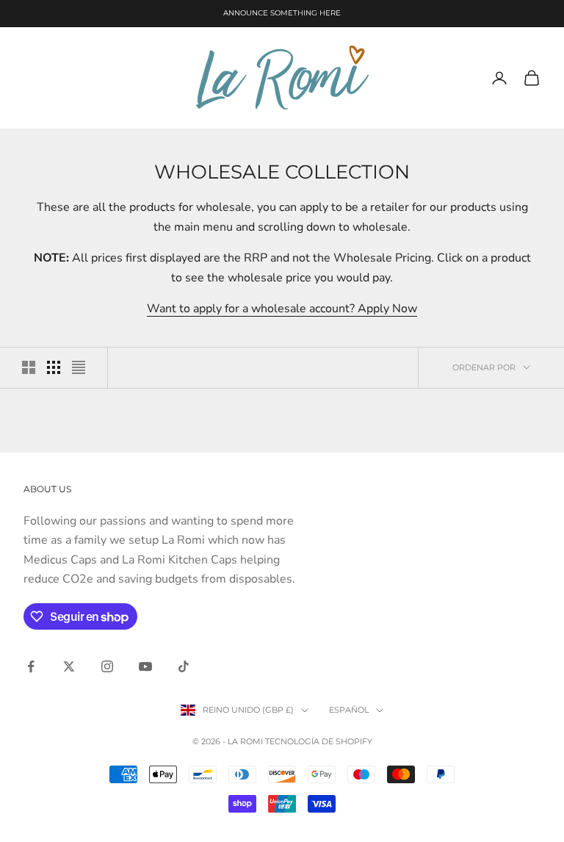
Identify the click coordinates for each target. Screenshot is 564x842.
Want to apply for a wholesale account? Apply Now (282, 309)
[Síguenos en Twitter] (69, 666)
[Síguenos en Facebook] (31, 666)
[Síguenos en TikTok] (183, 666)
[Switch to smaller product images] (53, 367)
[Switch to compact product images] (78, 367)
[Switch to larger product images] (28, 367)
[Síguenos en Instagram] (107, 666)
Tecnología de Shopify (318, 741)
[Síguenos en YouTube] (145, 666)
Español (349, 710)
